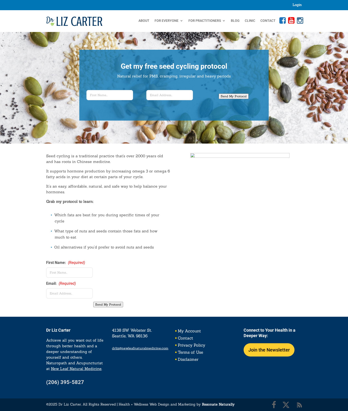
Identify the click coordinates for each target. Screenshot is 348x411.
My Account (189, 331)
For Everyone (166, 21)
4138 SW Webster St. (132, 330)
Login (297, 5)
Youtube (290, 20)
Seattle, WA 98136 (129, 336)
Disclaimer (188, 360)
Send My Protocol (234, 96)
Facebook (282, 20)
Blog (235, 21)
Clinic (250, 21)
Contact (268, 21)
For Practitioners (204, 21)
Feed (299, 405)
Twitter (286, 405)
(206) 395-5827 (65, 382)
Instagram (299, 20)
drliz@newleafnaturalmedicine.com (140, 348)
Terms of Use (190, 353)
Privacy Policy (191, 345)
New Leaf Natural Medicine (76, 368)
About (143, 21)
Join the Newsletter (269, 350)
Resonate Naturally (218, 404)
